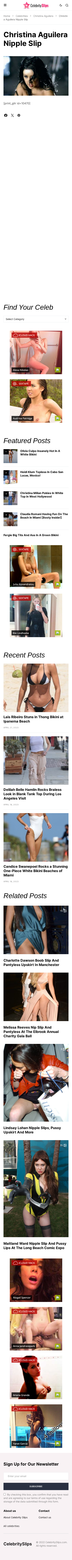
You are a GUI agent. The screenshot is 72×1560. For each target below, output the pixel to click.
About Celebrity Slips (15, 1517)
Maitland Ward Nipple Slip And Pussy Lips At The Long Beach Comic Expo (34, 1245)
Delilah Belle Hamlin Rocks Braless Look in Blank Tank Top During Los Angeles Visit (32, 794)
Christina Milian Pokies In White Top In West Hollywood (41, 494)
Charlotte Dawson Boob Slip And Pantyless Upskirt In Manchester (31, 962)
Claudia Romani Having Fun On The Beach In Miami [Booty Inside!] (44, 515)
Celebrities (22, 15)
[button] (5, 5)
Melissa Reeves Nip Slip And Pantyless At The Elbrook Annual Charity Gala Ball (31, 1031)
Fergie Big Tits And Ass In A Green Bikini (31, 535)
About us (9, 1511)
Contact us (45, 1517)
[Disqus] (36, 160)
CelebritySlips (17, 1543)
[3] (10, 498)
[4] (10, 519)
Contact (44, 1511)
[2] (10, 477)
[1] (10, 456)
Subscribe (36, 1486)
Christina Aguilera (43, 15)
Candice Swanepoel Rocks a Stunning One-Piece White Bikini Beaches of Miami (35, 870)
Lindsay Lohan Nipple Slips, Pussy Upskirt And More (32, 1130)
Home (6, 15)
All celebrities (11, 1526)
